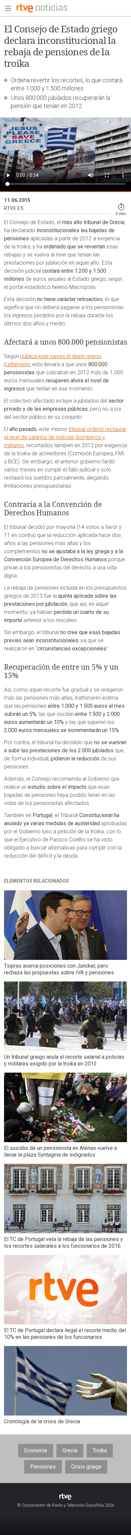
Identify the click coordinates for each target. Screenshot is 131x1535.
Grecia (69, 1450)
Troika (100, 1450)
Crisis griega (86, 1466)
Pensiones (43, 1466)
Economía (35, 1450)
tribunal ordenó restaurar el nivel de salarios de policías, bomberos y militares (65, 437)
